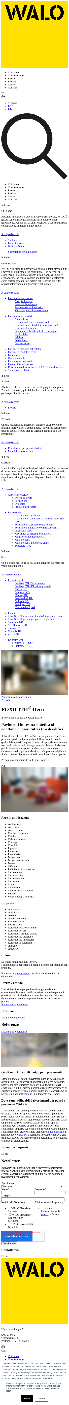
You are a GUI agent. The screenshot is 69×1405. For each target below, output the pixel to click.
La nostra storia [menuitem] (16, 243)
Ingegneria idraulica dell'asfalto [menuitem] (24, 349)
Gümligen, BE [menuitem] (22, 604)
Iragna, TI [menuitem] (13, 613)
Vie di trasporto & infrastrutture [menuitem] (31, 310)
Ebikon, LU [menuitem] (21, 589)
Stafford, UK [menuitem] (22, 645)
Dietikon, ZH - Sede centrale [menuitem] (30, 583)
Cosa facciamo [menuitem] (16, 1359)
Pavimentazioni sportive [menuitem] (20, 364)
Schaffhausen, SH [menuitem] (17, 625)
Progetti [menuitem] (12, 407)
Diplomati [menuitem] (20, 503)
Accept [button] (27, 1398)
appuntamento (22, 973)
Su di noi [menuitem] (13, 240)
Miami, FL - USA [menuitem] (24, 642)
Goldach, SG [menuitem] (22, 601)
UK (10, 109)
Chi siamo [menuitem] (13, 1356)
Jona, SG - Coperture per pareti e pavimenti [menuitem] (31, 619)
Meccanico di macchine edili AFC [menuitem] (33, 533)
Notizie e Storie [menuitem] (16, 246)
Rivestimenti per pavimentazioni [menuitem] (32, 322)
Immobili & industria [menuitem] (26, 304)
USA (11, 106)
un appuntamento (20, 1093)
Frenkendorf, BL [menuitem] (24, 598)
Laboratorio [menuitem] (14, 355)
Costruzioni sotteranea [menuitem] (26, 328)
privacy (45, 1214)
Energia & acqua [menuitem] (23, 301)
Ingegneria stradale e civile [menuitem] (22, 352)
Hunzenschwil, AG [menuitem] (25, 607)
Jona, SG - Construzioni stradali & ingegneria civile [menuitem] (35, 616)
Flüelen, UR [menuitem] (21, 595)
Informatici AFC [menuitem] (23, 530)
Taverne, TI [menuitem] (14, 628)
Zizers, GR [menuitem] (14, 634)
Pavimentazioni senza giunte (16, 697)
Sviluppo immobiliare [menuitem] (19, 370)
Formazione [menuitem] (21, 500)
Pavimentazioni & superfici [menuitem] (29, 307)
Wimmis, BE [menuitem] (15, 631)
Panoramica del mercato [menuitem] (20, 298)
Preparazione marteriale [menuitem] (20, 361)
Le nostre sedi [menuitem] (15, 580)
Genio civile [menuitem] (21, 334)
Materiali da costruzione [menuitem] (20, 451)
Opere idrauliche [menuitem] (17, 358)
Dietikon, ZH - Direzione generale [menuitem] (33, 586)
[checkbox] (17, 1218)
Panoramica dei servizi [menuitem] (20, 316)
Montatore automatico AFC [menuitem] (29, 536)
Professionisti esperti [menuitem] (25, 506)
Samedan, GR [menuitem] (15, 622)
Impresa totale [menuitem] (22, 343)
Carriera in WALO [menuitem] (18, 494)
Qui (14, 1125)
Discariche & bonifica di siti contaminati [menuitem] (36, 331)
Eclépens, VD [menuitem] (22, 592)
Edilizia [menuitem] (19, 337)
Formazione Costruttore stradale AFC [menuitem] (34, 524)
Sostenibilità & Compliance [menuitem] (22, 251)
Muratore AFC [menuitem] (22, 539)
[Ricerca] (34, 178)
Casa (4, 1350)
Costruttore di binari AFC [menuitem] (28, 515)
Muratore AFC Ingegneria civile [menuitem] (32, 542)
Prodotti (5, 700)
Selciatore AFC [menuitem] (23, 545)
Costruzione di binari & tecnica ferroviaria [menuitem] (37, 325)
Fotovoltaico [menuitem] (21, 340)
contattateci (21, 1134)
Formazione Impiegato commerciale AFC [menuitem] (36, 527)
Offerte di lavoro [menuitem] (23, 497)
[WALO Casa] (34, 66)
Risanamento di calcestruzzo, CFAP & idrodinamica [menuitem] (35, 367)
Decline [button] (41, 1398)
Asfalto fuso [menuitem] (21, 319)
